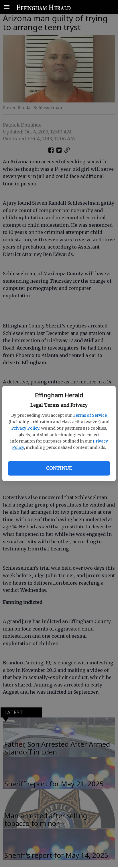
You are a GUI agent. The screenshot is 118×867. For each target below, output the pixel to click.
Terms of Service (90, 415)
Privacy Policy (25, 428)
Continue (59, 468)
